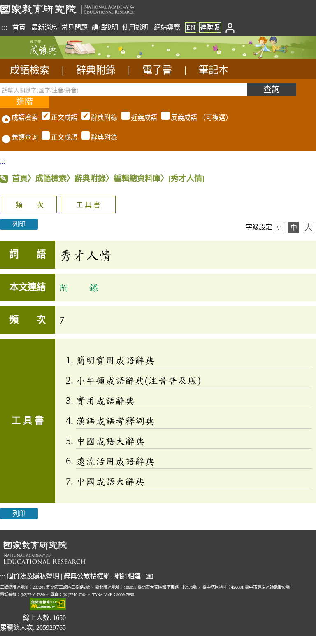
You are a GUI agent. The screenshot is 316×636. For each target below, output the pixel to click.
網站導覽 (167, 27)
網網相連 (127, 576)
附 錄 (79, 287)
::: (4, 27)
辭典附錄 (96, 70)
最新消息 (44, 27)
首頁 (19, 27)
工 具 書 (88, 205)
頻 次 (30, 205)
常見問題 (74, 27)
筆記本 (213, 70)
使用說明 (135, 27)
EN (190, 27)
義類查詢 (25, 137)
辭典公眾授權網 (87, 576)
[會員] (229, 27)
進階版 (210, 27)
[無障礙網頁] (48, 605)
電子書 (157, 70)
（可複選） (141, 117)
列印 (19, 224)
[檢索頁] (41, 56)
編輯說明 (105, 27)
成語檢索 (29, 70)
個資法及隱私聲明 (33, 576)
